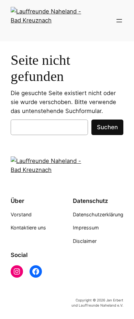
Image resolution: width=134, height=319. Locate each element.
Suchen (107, 127)
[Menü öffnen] (119, 21)
